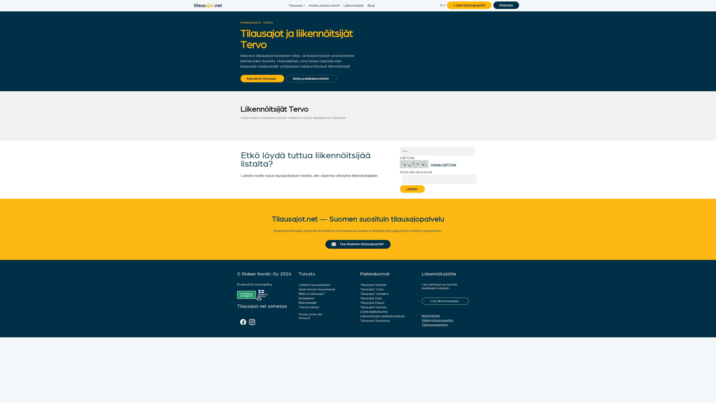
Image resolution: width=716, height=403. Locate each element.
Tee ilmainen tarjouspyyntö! (363, 244)
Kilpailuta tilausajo (264, 78)
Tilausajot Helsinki (373, 284)
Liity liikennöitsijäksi (447, 301)
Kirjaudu (506, 5)
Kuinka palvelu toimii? (324, 5)
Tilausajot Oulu (371, 298)
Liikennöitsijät (354, 5)
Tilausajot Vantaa (373, 307)
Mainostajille (308, 302)
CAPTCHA (407, 158)
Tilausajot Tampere (374, 293)
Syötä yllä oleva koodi (416, 172)
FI (441, 5)
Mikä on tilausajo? (312, 293)
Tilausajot (296, 5)
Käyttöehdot (431, 315)
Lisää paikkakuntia (374, 311)
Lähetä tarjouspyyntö (314, 284)
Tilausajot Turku (372, 289)
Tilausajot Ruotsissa (375, 320)
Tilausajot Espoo (372, 302)
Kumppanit (306, 298)
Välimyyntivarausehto (437, 320)
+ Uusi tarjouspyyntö (469, 5)
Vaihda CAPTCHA (443, 164)
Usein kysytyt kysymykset (317, 289)
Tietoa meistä (309, 307)
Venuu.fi (304, 318)
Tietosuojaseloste (435, 324)
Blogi (371, 5)
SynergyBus (263, 284)
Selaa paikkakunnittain (313, 78)
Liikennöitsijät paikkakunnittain (382, 316)
